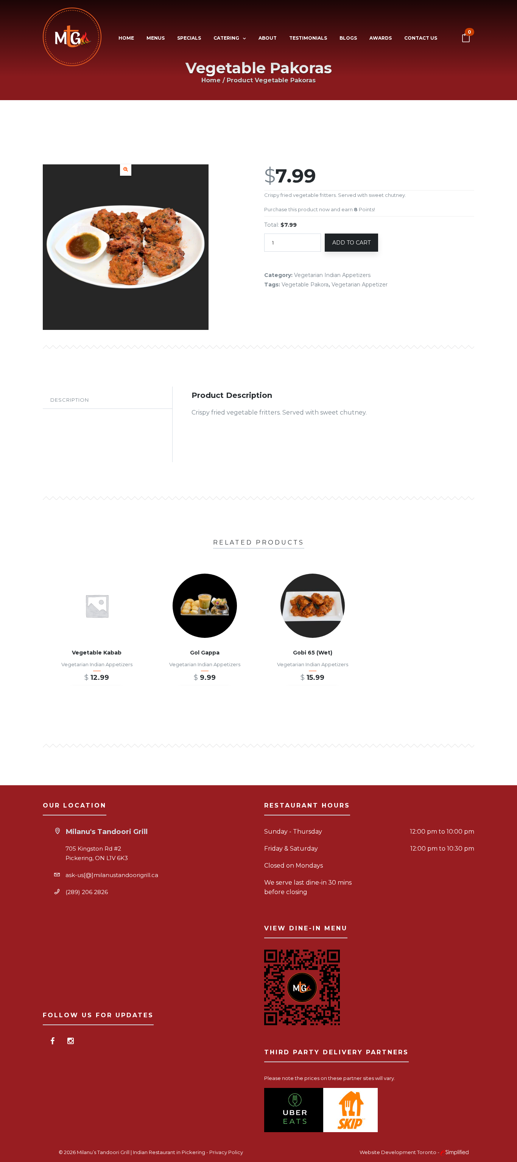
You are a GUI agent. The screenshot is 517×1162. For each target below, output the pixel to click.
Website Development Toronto (399, 1152)
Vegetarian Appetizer (360, 284)
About (267, 38)
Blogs (348, 38)
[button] (125, 170)
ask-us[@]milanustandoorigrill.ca (111, 875)
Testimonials (308, 38)
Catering (226, 38)
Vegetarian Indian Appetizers (332, 275)
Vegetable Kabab (96, 652)
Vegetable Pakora (305, 284)
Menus (155, 38)
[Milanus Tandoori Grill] (72, 38)
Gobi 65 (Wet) (312, 652)
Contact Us (420, 38)
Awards (380, 38)
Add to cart (351, 242)
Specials (189, 38)
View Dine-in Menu (305, 928)
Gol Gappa (205, 652)
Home (126, 38)
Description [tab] (69, 400)
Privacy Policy (226, 1152)
